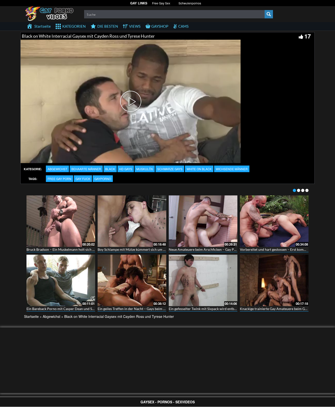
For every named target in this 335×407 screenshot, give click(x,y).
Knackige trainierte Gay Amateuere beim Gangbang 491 (282, 309)
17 (307, 36)
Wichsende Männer (232, 169)
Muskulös (144, 169)
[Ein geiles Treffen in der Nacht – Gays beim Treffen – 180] (132, 280)
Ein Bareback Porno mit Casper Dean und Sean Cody (66, 309)
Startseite (31, 316)
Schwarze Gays (169, 169)
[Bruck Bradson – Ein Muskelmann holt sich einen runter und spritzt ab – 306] (60, 221)
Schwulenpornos (190, 3)
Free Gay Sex (161, 3)
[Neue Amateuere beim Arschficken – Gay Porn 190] (203, 221)
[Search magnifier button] (269, 14)
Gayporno (102, 179)
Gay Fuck (83, 179)
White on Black (199, 169)
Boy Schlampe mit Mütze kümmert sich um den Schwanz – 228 (145, 249)
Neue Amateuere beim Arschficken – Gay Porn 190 (207, 249)
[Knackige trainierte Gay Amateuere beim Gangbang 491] (274, 280)
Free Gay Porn (59, 179)
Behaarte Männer (86, 169)
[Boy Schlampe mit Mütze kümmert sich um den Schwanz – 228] (132, 221)
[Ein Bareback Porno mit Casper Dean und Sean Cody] (60, 280)
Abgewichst (57, 169)
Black (110, 169)
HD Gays (125, 169)
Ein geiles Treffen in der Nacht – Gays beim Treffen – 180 (140, 309)
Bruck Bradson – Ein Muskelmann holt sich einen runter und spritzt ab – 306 (84, 249)
